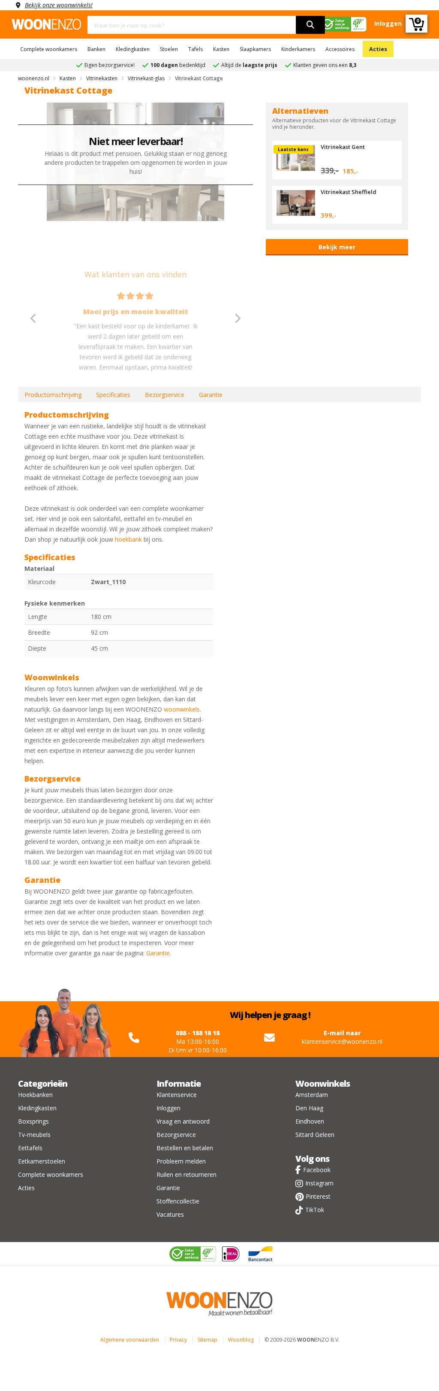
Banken (96, 49)
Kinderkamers (298, 49)
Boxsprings (33, 1121)
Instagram (319, 1183)
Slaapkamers (255, 49)
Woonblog (241, 1339)
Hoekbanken (35, 1095)
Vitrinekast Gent (343, 147)
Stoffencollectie (177, 1201)
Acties (378, 49)
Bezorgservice (164, 395)
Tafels (195, 49)
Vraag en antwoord (183, 1121)
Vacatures (170, 1214)
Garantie (211, 395)
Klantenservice (176, 1095)
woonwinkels (182, 709)
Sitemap (207, 1339)
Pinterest (318, 1196)
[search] (310, 25)
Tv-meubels (34, 1134)
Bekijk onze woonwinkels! (59, 5)
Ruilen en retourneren (186, 1174)
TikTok (314, 1210)
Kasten (221, 49)
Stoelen (169, 49)
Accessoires (340, 49)
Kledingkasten (133, 49)
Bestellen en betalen (184, 1148)
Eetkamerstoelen (41, 1161)
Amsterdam (311, 1095)
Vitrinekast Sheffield (348, 192)
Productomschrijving (52, 395)
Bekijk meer (337, 247)
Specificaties (113, 395)
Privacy (178, 1339)
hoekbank (128, 539)
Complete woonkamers (48, 49)
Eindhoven (309, 1121)
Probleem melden (181, 1161)
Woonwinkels (322, 1083)
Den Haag (309, 1108)
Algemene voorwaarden (129, 1339)
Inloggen (168, 1108)
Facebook (317, 1170)
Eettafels (30, 1148)
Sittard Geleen (314, 1134)
